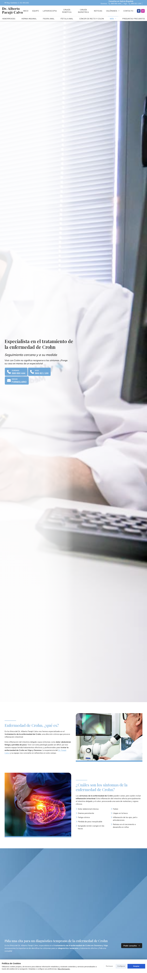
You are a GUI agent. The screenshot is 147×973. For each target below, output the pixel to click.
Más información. (64, 969)
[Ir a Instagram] (143, 11)
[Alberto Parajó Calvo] (12, 10)
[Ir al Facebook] (139, 11)
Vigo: (132, 4)
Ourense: (111, 4)
